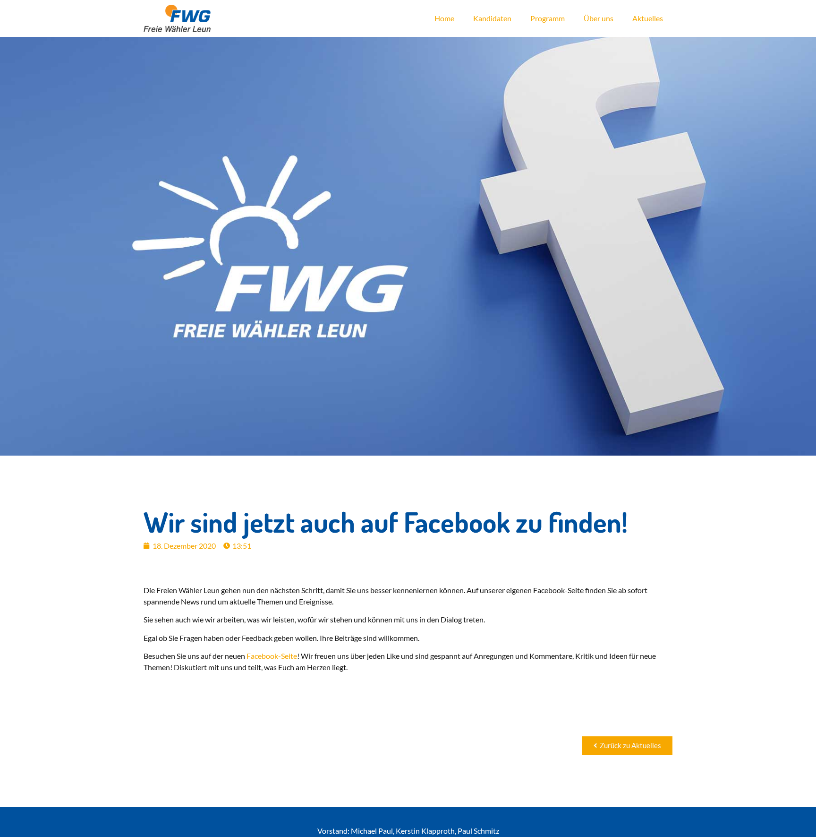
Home (444, 18)
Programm (547, 18)
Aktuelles (647, 18)
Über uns (598, 18)
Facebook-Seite (271, 655)
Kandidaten (492, 18)
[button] (627, 745)
